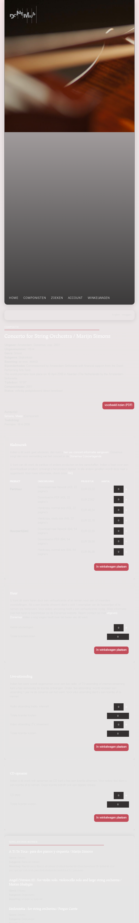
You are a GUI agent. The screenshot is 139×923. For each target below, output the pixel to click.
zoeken (57, 298)
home (13, 298)
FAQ (70, 473)
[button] (118, 405)
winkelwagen (99, 298)
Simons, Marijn (13, 416)
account (75, 298)
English (116, 315)
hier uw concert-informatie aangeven (86, 452)
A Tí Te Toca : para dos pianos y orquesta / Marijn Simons (51, 851)
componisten (34, 298)
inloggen (126, 315)
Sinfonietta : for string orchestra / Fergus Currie (43, 908)
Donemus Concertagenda (85, 456)
